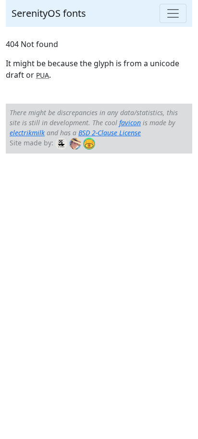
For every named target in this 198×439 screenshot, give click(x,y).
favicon (130, 122)
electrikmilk (27, 132)
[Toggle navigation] (173, 13)
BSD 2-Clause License (109, 132)
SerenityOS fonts (49, 13)
